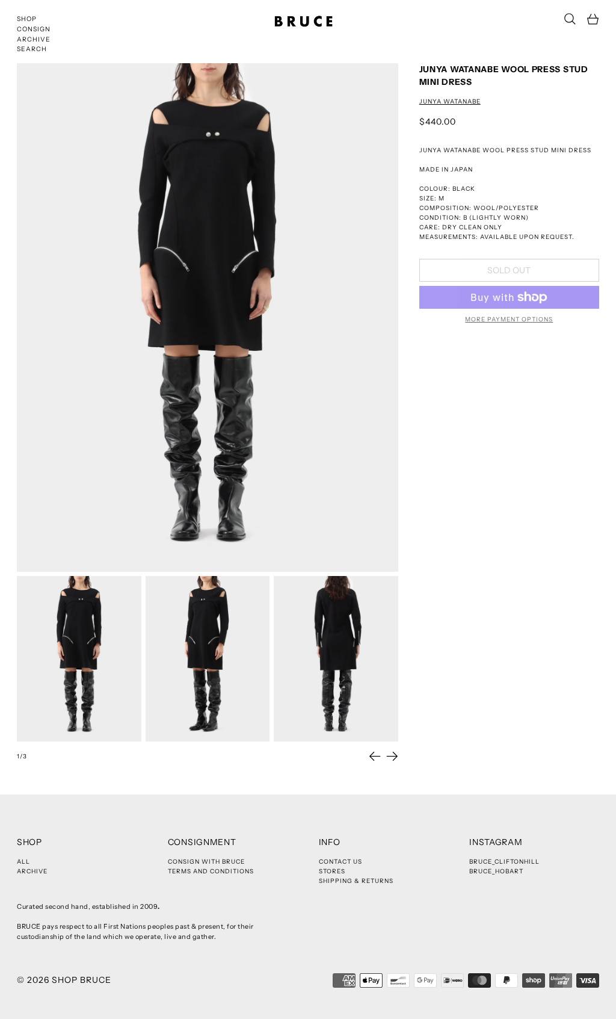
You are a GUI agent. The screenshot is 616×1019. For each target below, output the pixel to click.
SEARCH (32, 49)
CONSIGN (34, 29)
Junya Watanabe (450, 101)
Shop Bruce (81, 979)
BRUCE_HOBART (496, 871)
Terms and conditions (211, 871)
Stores (332, 871)
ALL (23, 862)
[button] (570, 19)
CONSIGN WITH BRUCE (206, 862)
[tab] (79, 659)
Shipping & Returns (356, 881)
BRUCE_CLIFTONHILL (504, 862)
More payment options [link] (509, 319)
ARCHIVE (34, 39)
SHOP (27, 19)
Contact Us (340, 862)
